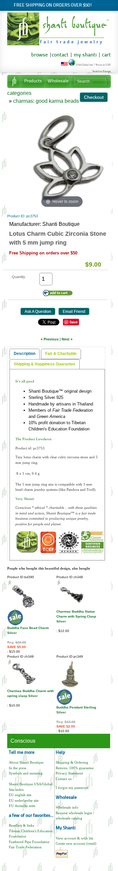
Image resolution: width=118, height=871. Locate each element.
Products (33, 81)
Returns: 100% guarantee (75, 768)
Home (13, 81)
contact (60, 55)
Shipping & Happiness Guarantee (44, 364)
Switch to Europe (101, 71)
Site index (16, 790)
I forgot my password (72, 788)
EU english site (20, 795)
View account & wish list (74, 838)
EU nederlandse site (24, 800)
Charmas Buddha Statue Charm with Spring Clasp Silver (76, 616)
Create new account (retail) (76, 843)
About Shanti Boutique (26, 762)
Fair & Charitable (61, 354)
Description (24, 354)
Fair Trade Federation (25, 847)
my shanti (84, 55)
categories (19, 93)
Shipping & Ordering (72, 762)
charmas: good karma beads (46, 101)
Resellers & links (21, 825)
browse (39, 55)
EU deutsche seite (22, 806)
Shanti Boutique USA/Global (30, 784)
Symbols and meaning (26, 773)
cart (106, 55)
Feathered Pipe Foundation (29, 842)
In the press (17, 768)
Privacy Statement (69, 773)
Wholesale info (67, 807)
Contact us (63, 779)
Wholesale (58, 81)
